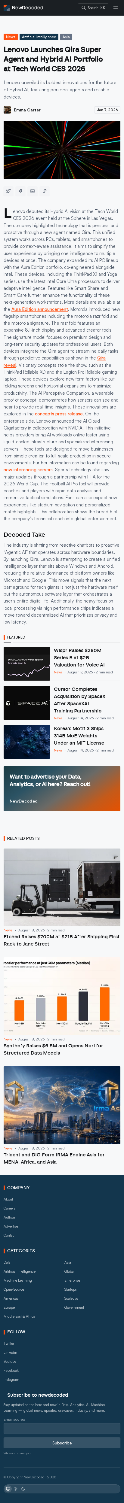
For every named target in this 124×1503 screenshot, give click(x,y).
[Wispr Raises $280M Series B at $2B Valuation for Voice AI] (62, 664)
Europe (9, 1307)
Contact (9, 1235)
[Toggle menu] (115, 8)
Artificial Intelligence (39, 37)
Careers (9, 1208)
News (10, 37)
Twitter (9, 1343)
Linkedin (10, 1352)
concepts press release (59, 414)
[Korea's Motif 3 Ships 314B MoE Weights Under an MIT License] (62, 742)
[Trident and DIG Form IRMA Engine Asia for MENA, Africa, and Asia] (62, 1116)
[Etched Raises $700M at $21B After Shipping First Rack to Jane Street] (62, 898)
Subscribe (62, 1442)
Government (74, 1307)
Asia (66, 37)
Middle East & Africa (19, 1316)
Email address (15, 1419)
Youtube (10, 1361)
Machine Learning (18, 1280)
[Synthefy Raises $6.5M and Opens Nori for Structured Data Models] (62, 1007)
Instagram (11, 1379)
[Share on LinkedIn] (32, 191)
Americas (11, 1298)
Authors (10, 1217)
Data (7, 1262)
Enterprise (72, 1280)
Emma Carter (27, 109)
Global (69, 1271)
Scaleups (71, 1298)
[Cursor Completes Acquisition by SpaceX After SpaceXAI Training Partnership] (62, 703)
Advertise (11, 1226)
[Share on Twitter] (8, 191)
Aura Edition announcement (39, 309)
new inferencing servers (28, 469)
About (8, 1199)
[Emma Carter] (7, 110)
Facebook (11, 1370)
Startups (70, 1289)
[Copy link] (44, 191)
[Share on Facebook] (20, 191)
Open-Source (14, 1289)
